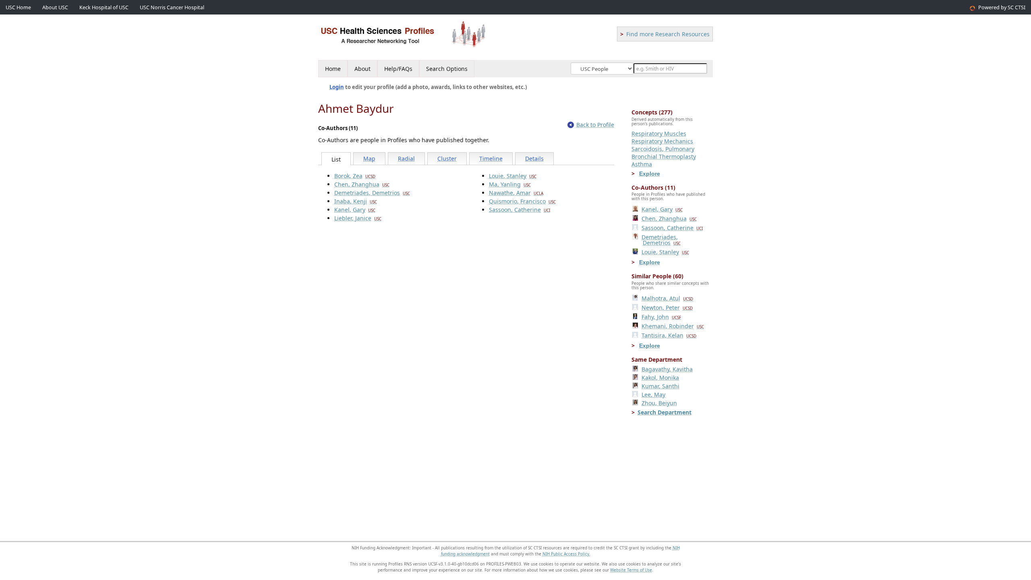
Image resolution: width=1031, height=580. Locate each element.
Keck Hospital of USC (103, 7)
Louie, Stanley (512, 176)
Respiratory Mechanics (662, 141)
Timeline (491, 158)
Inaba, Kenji (355, 201)
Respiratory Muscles (658, 133)
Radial (406, 158)
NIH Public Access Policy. (566, 554)
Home (333, 68)
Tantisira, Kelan (669, 335)
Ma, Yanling (510, 184)
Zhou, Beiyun (659, 403)
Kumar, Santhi (660, 386)
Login (336, 87)
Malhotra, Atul (667, 298)
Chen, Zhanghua (361, 184)
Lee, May (653, 394)
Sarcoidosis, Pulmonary (662, 149)
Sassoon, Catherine (519, 209)
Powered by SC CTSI (1001, 7)
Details (534, 158)
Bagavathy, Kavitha (667, 369)
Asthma (641, 164)
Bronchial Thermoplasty (663, 156)
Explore (649, 173)
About (362, 68)
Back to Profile (595, 124)
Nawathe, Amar (516, 193)
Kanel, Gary (354, 209)
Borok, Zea (354, 176)
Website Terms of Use (631, 570)
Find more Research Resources (668, 34)
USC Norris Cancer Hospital (172, 7)
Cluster (447, 158)
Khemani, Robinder (673, 326)
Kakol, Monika (660, 377)
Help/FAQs (398, 68)
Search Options (447, 68)
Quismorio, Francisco (522, 201)
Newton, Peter (667, 307)
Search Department (664, 412)
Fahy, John (661, 317)
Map (369, 158)
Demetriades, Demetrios (372, 193)
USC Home (18, 7)
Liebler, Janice (357, 218)
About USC (55, 7)
